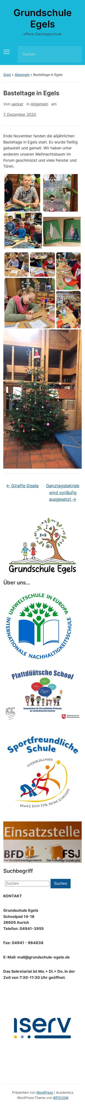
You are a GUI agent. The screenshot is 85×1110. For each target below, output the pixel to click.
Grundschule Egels (42, 18)
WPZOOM (60, 1098)
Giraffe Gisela (22, 485)
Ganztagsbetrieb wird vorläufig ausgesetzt (62, 492)
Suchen (74, 54)
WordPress (44, 1092)
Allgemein (22, 75)
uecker (17, 104)
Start (7, 75)
